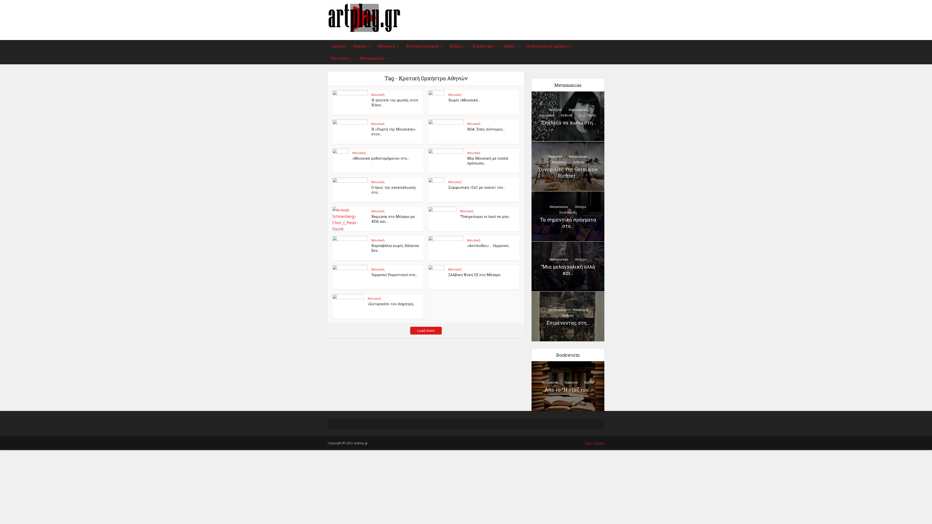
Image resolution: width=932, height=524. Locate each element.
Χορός (509, 46)
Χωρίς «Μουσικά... (464, 100)
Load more (426, 330)
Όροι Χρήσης (594, 443)
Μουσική (386, 46)
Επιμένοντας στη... (568, 322)
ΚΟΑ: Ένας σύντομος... (486, 129)
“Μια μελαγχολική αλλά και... (568, 269)
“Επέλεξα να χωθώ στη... (568, 122)
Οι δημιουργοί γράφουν (548, 46)
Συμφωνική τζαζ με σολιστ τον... (476, 187)
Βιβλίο (456, 46)
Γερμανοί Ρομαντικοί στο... (394, 274)
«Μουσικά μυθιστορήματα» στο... (380, 158)
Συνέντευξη (587, 115)
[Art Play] (364, 18)
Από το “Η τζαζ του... (567, 389)
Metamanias (372, 58)
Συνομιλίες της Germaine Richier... (568, 172)
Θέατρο (360, 46)
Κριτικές (340, 58)
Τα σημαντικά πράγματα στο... (568, 222)
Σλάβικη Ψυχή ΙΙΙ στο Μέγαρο (474, 274)
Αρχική (338, 46)
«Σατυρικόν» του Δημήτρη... (391, 303)
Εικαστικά (482, 46)
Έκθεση (566, 115)
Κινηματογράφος (422, 46)
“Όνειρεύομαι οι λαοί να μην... (485, 216)
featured (555, 109)
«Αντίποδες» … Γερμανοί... (489, 245)
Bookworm (550, 382)
